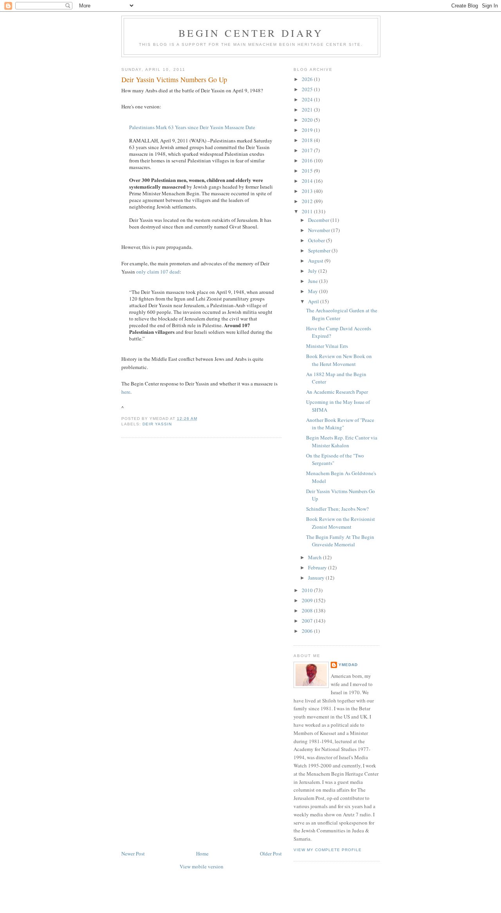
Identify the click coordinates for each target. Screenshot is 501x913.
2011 (308, 211)
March (315, 557)
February (318, 567)
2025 (308, 89)
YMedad (348, 665)
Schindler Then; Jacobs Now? (337, 508)
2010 (308, 590)
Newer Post (133, 853)
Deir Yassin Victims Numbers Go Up (174, 79)
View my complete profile (328, 850)
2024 (308, 99)
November (319, 230)
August (316, 260)
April (314, 301)
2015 (308, 170)
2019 (308, 129)
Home (202, 853)
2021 (308, 109)
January (317, 577)
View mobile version (201, 866)
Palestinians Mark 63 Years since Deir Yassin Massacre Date (192, 127)
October (317, 240)
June (313, 281)
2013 (308, 190)
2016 (308, 160)
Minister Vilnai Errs (327, 345)
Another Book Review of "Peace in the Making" (340, 423)
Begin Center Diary (250, 33)
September (320, 250)
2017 (308, 150)
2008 (308, 610)
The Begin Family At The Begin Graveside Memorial (340, 540)
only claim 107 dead (158, 271)
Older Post (271, 853)
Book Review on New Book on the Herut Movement (339, 360)
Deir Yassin (157, 424)
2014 (308, 180)
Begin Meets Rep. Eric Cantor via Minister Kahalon (341, 441)
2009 (308, 600)
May (313, 291)
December (319, 219)
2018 (308, 140)
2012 (308, 201)
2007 (308, 620)
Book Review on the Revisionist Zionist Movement (340, 522)
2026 (308, 79)
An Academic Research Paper (337, 391)
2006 (308, 630)
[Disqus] (201, 543)
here (125, 391)
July (313, 270)
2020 (308, 119)
